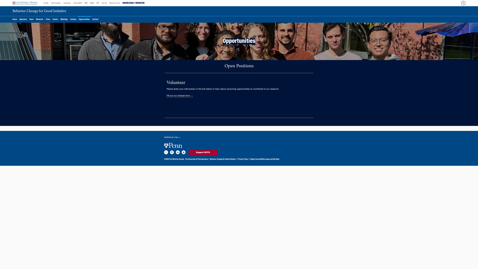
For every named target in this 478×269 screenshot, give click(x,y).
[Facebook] (172, 152)
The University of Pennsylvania (196, 159)
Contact (95, 19)
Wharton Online (114, 3)
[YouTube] (184, 152)
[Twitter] (166, 152)
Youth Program (56, 3)
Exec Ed (104, 3)
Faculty (46, 3)
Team (31, 19)
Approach (23, 19)
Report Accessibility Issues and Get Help (264, 159)
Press (48, 19)
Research (39, 19)
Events (55, 19)
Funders (73, 19)
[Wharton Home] (24, 3)
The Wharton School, (176, 159)
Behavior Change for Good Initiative (223, 159)
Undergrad (67, 3)
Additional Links (171, 137)
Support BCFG (203, 153)
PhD (97, 3)
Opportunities (84, 19)
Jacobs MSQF (77, 3)
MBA (86, 3)
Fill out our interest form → (180, 96)
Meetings (64, 19)
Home (14, 19)
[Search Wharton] (463, 3)
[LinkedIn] (178, 152)
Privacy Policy (243, 159)
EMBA (92, 3)
